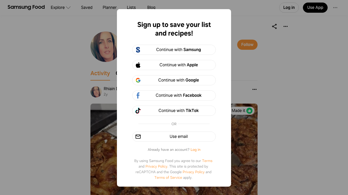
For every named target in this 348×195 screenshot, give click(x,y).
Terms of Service (168, 177)
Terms (207, 160)
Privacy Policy (156, 166)
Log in (195, 149)
